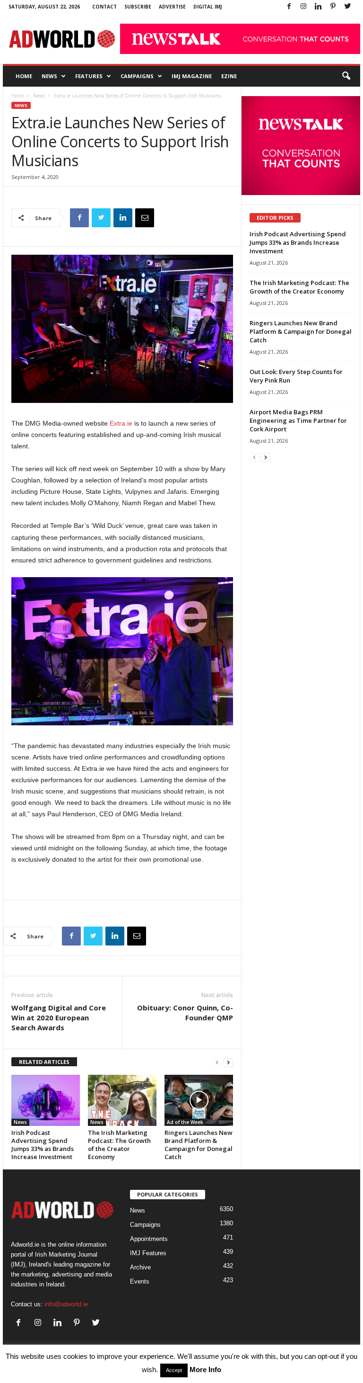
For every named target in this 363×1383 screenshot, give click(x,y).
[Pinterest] (332, 7)
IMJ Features (148, 1253)
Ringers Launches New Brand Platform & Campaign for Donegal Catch (198, 1144)
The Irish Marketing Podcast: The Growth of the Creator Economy (119, 1144)
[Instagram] (303, 7)
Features (89, 76)
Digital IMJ (207, 6)
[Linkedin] (318, 7)
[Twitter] (347, 7)
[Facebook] (288, 7)
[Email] (144, 217)
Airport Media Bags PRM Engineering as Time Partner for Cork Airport (298, 420)
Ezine (229, 76)
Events (139, 1281)
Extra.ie (121, 423)
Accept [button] (174, 1370)
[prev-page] (217, 1062)
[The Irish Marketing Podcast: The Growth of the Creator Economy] (122, 1100)
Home (24, 76)
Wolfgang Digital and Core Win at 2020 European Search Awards (58, 1017)
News (49, 76)
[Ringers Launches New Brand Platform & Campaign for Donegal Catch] (198, 1100)
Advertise (172, 6)
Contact (104, 6)
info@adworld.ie (66, 1304)
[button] (346, 76)
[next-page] (228, 1062)
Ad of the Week (185, 1122)
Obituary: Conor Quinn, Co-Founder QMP (185, 1012)
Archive (140, 1267)
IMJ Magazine (192, 76)
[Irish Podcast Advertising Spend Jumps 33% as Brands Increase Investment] (45, 1100)
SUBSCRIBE (137, 6)
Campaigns (137, 76)
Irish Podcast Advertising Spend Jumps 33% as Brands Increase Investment (42, 1144)
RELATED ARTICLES (44, 1061)
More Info (205, 1369)
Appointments (149, 1238)
